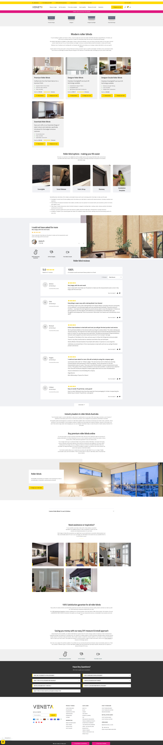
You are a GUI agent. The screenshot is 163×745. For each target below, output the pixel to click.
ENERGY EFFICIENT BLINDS (71, 722)
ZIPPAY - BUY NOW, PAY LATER (88, 726)
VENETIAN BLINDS (69, 713)
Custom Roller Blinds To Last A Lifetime (59, 511)
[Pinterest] (36, 722)
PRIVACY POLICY (85, 733)
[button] (49, 92)
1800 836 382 (36, 2)
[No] (119, 293)
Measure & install (92, 7)
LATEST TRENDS (69, 724)
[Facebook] (33, 722)
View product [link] (40, 95)
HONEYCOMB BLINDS (70, 708)
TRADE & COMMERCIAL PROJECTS (88, 721)
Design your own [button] (117, 7)
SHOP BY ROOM (69, 726)
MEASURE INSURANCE (106, 712)
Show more (80, 404)
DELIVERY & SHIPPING (86, 715)
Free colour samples (72, 7)
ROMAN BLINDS (69, 715)
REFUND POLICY (85, 728)
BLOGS (83, 710)
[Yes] (117, 293)
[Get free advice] (127, 2)
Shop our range (53, 7)
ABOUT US (84, 708)
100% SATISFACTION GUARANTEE (88, 724)
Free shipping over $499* (47, 2)
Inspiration (100, 7)
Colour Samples (108, 638)
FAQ (83, 717)
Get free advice (62, 7)
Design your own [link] (53, 95)
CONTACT (84, 712)
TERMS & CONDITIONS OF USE (88, 732)
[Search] (125, 7)
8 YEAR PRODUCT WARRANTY (88, 722)
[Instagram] (39, 722)
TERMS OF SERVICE (86, 730)
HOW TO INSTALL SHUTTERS (107, 719)
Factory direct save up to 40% (86, 2)
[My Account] (130, 7)
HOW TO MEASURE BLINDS (107, 708)
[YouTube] (41, 722)
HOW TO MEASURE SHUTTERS (107, 710)
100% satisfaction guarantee (61, 2)
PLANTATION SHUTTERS (70, 712)
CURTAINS (68, 717)
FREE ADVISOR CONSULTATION (88, 719)
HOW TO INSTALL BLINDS (106, 717)
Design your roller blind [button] (36, 488)
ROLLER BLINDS (69, 710)
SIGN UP (53, 715)
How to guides (82, 7)
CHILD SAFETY (85, 713)
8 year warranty (74, 2)
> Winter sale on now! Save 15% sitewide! (81, 11)
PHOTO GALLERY (69, 728)
